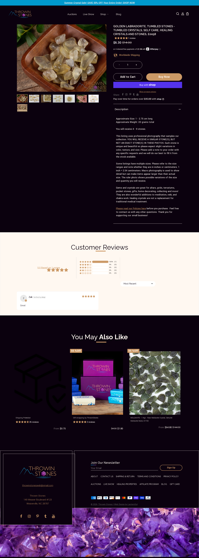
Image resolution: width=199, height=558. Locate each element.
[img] (88, 296)
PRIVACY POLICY (171, 476)
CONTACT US (107, 476)
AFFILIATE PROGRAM (149, 484)
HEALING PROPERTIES (127, 484)
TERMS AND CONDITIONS (149, 476)
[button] (121, 38)
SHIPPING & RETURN (125, 476)
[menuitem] (72, 14)
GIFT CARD (175, 484)
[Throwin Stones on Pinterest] (130, 95)
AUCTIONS (96, 484)
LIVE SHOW (109, 484)
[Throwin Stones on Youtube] (137, 95)
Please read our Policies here (131, 208)
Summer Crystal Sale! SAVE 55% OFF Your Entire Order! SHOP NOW (99, 2)
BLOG (164, 484)
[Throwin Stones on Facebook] (122, 95)
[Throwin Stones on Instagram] (126, 95)
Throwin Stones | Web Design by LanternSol (118, 504)
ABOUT (94, 476)
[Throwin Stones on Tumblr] (134, 95)
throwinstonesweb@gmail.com (37, 485)
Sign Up (171, 467)
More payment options (147, 91)
